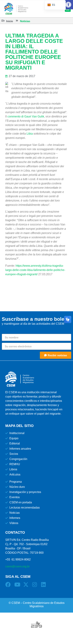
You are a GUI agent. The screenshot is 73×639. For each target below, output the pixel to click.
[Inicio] (3, 20)
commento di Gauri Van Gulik (25, 116)
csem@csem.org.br (17, 566)
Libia (30, 133)
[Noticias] (17, 20)
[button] (68, 4)
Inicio (9, 21)
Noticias (25, 21)
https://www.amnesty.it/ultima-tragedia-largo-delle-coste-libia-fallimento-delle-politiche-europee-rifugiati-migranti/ (35, 270)
